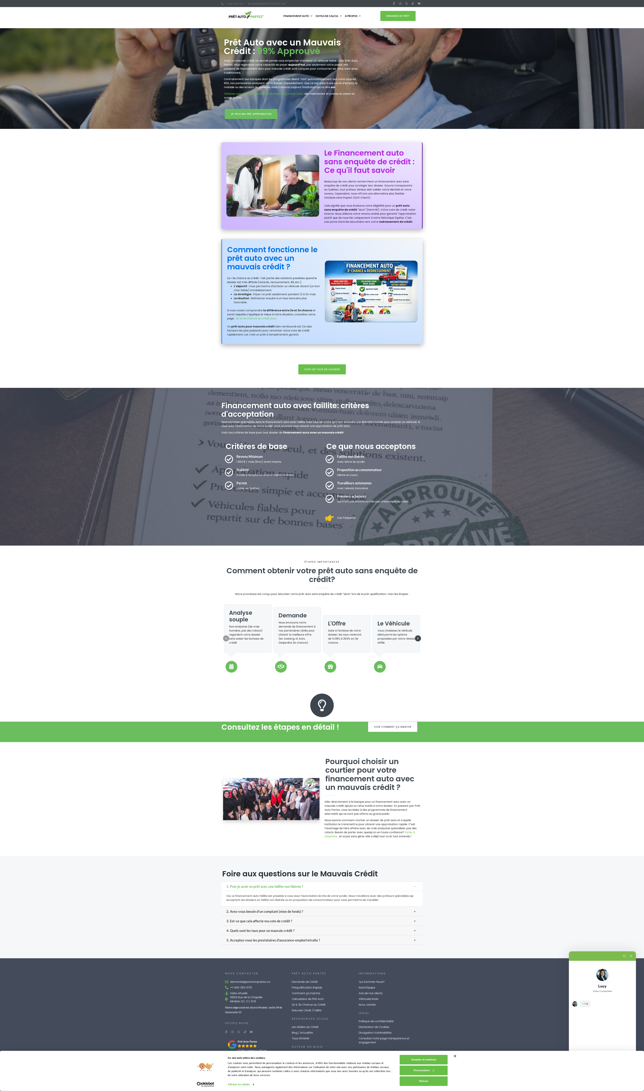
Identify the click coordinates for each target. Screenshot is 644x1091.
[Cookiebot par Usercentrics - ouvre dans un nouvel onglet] (205, 1084)
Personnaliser (422, 1070)
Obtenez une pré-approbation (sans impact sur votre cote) (264, 94)
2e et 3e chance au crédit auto (256, 318)
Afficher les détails (239, 1084)
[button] (322, 886)
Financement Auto (296, 15)
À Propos (351, 15)
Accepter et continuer (423, 1059)
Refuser (423, 1081)
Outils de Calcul (327, 15)
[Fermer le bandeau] (455, 1056)
